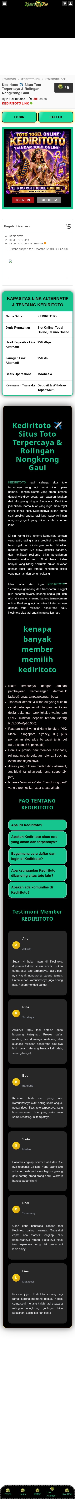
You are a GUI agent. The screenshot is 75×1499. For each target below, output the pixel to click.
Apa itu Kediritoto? (26, 824)
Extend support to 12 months (39, 249)
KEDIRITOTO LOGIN (56, 79)
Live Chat (67, 1493)
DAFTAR (55, 117)
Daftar (37, 1493)
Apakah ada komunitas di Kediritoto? (32, 890)
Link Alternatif (51, 1494)
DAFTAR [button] (46, 200)
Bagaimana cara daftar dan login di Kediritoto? (33, 856)
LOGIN (19, 117)
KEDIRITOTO (9, 79)
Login (23, 1493)
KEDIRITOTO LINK (30, 79)
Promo (7, 1493)
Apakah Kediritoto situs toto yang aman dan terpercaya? (34, 839)
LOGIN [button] (20, 200)
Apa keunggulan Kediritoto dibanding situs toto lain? (33, 873)
